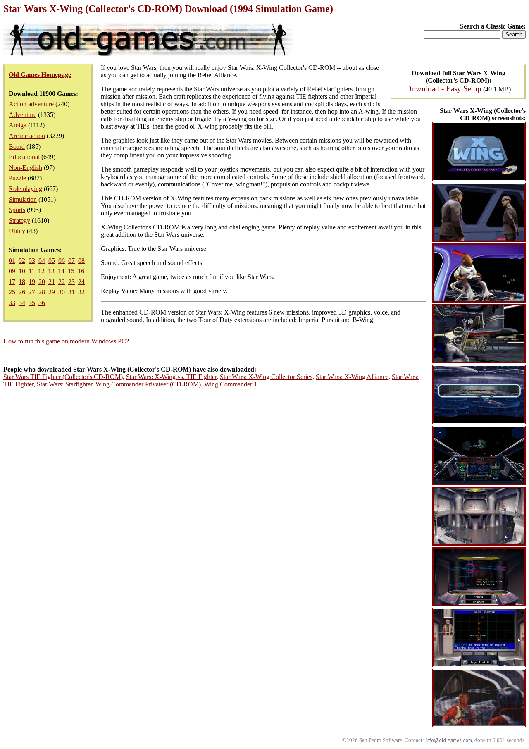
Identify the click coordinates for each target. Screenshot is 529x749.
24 (81, 281)
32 (81, 292)
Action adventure (31, 103)
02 (22, 260)
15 (71, 270)
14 (61, 270)
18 (22, 281)
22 (61, 281)
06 (61, 260)
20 (41, 281)
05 (51, 260)
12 (41, 270)
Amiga (17, 125)
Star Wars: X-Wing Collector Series (266, 376)
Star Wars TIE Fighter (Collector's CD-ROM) (63, 376)
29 (51, 292)
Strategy (19, 220)
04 (41, 260)
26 (22, 292)
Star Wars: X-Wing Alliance (352, 376)
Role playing (25, 188)
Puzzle (17, 177)
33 (12, 302)
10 (22, 270)
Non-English (25, 167)
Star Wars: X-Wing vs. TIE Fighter (171, 376)
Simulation (23, 199)
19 (32, 281)
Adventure (22, 114)
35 (32, 302)
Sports (17, 209)
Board (17, 146)
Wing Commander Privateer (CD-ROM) (148, 384)
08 (81, 260)
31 (71, 292)
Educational (24, 156)
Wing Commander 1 (230, 384)
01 (12, 260)
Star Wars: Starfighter (64, 384)
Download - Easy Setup (443, 88)
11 (32, 270)
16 (81, 270)
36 (41, 302)
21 (51, 281)
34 (22, 302)
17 (12, 281)
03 (32, 260)
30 (61, 292)
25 (12, 292)
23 (71, 281)
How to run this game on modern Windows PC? (66, 341)
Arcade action (27, 135)
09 (12, 270)
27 (32, 292)
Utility (17, 230)
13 (51, 270)
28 (41, 292)
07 (71, 260)
